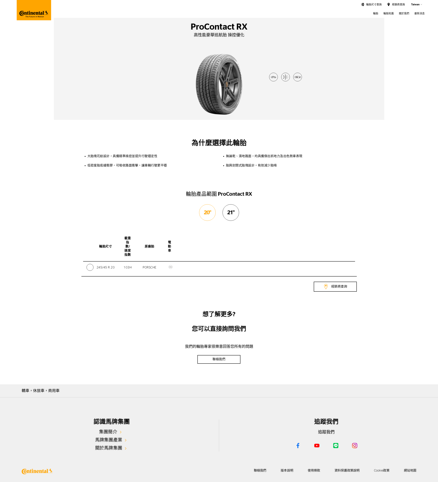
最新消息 (419, 13)
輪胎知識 (388, 13)
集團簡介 (108, 432)
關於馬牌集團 (108, 448)
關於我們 (404, 13)
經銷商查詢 (398, 4)
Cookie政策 (381, 470)
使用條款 (314, 470)
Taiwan (415, 4)
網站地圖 (410, 470)
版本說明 (287, 470)
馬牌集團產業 (108, 440)
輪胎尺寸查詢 (374, 4)
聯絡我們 (260, 470)
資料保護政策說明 (347, 470)
